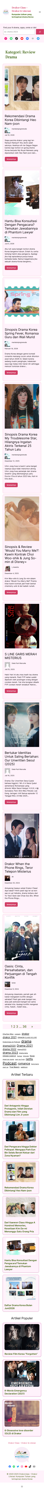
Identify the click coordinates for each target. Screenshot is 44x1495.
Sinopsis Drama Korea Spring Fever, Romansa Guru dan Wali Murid (22, 333)
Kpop (32, 1056)
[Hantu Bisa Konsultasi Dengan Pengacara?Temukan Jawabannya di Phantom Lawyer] (21, 1246)
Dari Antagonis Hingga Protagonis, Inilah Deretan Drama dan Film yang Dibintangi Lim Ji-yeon (19, 1110)
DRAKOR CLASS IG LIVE (27, 1037)
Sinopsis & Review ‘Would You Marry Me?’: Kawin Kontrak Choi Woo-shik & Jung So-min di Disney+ (22, 554)
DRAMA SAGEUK (9, 1056)
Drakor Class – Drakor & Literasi (21, 9)
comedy (18, 1034)
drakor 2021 (10, 1037)
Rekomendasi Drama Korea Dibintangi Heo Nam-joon (20, 120)
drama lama (23, 1053)
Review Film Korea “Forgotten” (21, 1354)
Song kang (35, 1064)
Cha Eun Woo (8, 1034)
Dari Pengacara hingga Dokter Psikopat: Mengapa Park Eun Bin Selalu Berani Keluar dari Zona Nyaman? (21, 1151)
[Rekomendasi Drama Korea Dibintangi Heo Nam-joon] (21, 1172)
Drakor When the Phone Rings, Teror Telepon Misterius (19, 867)
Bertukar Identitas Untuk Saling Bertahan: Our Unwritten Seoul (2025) (22, 758)
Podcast (10, 1063)
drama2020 (9, 1045)
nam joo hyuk (20, 1059)
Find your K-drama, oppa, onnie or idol (19, 27)
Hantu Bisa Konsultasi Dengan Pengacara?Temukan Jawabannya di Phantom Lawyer (21, 226)
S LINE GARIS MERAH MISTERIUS (21, 656)
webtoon (24, 1067)
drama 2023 (10, 1052)
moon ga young (8, 1059)
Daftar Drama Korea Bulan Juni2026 (18, 1307)
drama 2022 (9, 1049)
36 (25, 1026)
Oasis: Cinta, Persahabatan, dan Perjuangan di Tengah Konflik (21, 971)
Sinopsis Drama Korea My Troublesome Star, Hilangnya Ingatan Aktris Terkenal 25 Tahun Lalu (21, 442)
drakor (25, 1033)
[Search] (40, 32)
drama (26, 1041)
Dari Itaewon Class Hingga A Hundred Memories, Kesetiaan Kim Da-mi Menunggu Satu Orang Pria (20, 1227)
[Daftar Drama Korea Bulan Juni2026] (21, 1288)
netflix (29, 1058)
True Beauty (14, 1067)
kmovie (26, 1056)
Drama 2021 (25, 1045)
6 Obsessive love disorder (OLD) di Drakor (19, 1432)
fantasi (19, 1056)
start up (5, 1067)
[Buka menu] (39, 12)
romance (24, 1063)
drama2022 (21, 1049)
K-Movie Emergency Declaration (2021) (16, 1392)
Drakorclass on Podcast (11, 1042)
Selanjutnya (12, 159)
